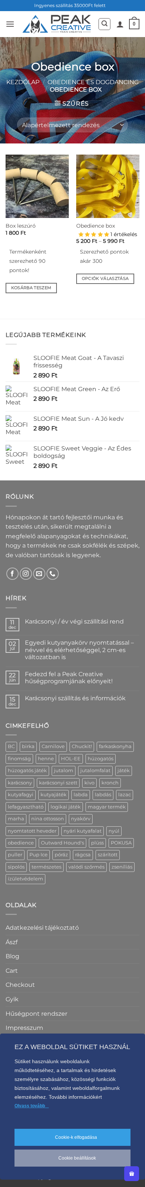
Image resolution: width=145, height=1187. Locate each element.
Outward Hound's (62, 843)
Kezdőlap (22, 82)
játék (123, 770)
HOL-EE (71, 758)
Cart (12, 970)
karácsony (20, 783)
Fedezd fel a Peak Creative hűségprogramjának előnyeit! (69, 678)
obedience (21, 843)
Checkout (20, 984)
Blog (12, 956)
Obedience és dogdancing (93, 82)
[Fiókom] (120, 24)
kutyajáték (54, 794)
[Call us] (52, 574)
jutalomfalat (95, 770)
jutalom (63, 770)
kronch (110, 783)
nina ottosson (47, 818)
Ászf (11, 942)
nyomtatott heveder (32, 831)
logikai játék (66, 807)
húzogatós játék (27, 770)
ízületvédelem (25, 879)
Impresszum (24, 1027)
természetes (46, 867)
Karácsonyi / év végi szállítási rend (74, 621)
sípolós (16, 867)
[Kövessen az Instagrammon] (26, 574)
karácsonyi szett (58, 783)
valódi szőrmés (86, 867)
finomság (19, 758)
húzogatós (100, 758)
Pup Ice (38, 854)
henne (46, 758)
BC (11, 746)
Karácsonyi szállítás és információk (75, 698)
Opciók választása (105, 278)
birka (28, 746)
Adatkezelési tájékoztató (42, 927)
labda (81, 794)
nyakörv (80, 818)
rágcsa (83, 854)
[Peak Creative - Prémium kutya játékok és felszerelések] (56, 23)
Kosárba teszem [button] (31, 287)
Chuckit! (82, 746)
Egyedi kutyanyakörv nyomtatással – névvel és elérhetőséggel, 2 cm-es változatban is (79, 649)
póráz (61, 854)
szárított (107, 854)
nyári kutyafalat (83, 831)
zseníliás (122, 867)
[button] (10, 24)
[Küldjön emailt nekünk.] (39, 574)
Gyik (12, 999)
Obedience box (95, 226)
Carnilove (53, 746)
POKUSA (121, 843)
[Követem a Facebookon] (12, 574)
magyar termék (107, 807)
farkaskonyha (115, 746)
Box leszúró (21, 226)
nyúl (114, 831)
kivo (89, 783)
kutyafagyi (20, 794)
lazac (124, 794)
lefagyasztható (26, 807)
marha (16, 818)
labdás (103, 794)
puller (15, 854)
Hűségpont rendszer (36, 1013)
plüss (97, 843)
